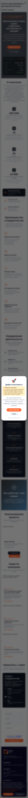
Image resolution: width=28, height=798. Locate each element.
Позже (14, 414)
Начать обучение (14, 410)
